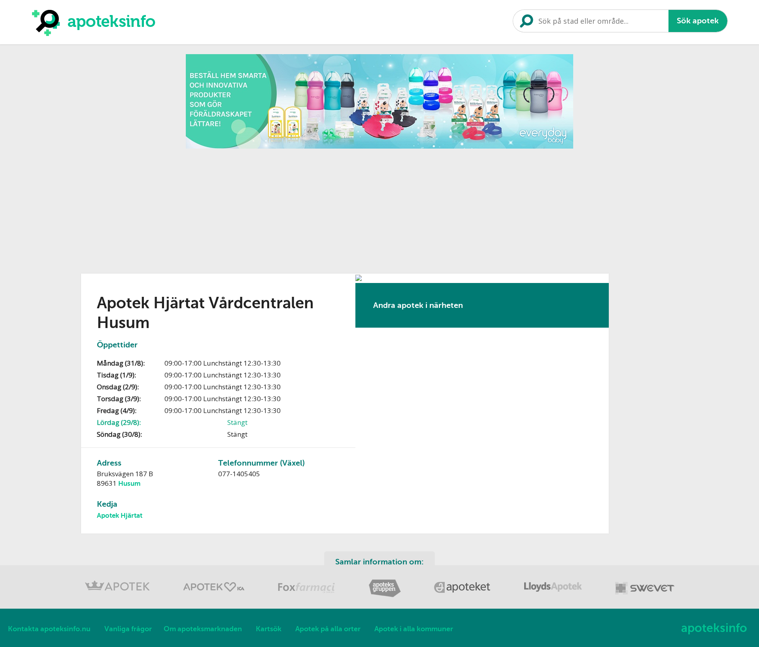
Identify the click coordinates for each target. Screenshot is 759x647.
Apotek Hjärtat (119, 515)
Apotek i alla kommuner (413, 629)
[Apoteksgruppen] (385, 596)
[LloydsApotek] (553, 596)
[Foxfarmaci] (307, 596)
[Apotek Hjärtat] (214, 596)
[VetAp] (644, 596)
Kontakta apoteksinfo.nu (49, 629)
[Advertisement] (379, 208)
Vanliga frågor (128, 629)
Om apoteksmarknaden (203, 629)
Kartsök (268, 629)
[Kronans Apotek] (118, 596)
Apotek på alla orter (328, 629)
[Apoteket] (463, 596)
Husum (129, 483)
